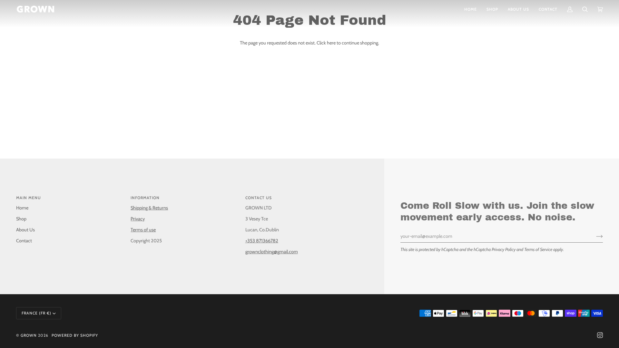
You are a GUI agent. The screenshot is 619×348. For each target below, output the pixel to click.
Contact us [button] (258, 197)
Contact (24, 241)
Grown (29, 335)
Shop (21, 219)
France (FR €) (36, 313)
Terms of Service (538, 249)
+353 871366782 (261, 241)
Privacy (138, 219)
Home (22, 208)
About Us (25, 230)
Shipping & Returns (149, 208)
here (331, 43)
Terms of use (143, 230)
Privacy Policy (504, 249)
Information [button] (145, 197)
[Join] (594, 236)
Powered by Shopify (75, 335)
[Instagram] (600, 335)
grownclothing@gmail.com (271, 252)
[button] (492, 9)
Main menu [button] (28, 197)
